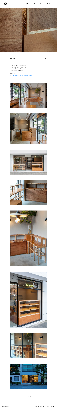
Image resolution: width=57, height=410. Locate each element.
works (28, 3)
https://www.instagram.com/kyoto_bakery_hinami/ (21, 75)
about (34, 3)
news (40, 3)
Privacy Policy (5, 406)
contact (47, 3)
